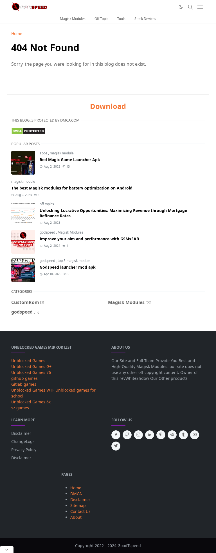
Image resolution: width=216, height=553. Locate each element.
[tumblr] (183, 434)
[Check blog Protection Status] (28, 130)
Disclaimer (21, 433)
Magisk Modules (73, 18)
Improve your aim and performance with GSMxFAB (89, 238)
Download (108, 106)
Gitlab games (23, 384)
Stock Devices (145, 18)
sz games (20, 407)
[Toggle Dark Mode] (180, 7)
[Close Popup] (7, 549)
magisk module (62, 153)
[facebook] (115, 434)
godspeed (48, 232)
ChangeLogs (23, 441)
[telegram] (172, 434)
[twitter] (115, 446)
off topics (47, 204)
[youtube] (194, 434)
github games (24, 378)
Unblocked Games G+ (31, 366)
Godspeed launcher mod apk (68, 267)
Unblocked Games (28, 360)
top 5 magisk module (74, 260)
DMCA (76, 493)
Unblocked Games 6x (31, 402)
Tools (121, 18)
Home (75, 487)
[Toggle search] (190, 7)
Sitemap (78, 505)
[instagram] (138, 434)
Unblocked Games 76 (31, 372)
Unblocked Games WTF (32, 390)
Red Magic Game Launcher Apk (70, 159)
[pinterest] (160, 434)
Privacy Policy (23, 449)
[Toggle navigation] (200, 7)
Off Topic (101, 18)
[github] (127, 434)
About (76, 517)
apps (44, 153)
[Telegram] (169, 7)
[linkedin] (149, 434)
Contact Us (80, 511)
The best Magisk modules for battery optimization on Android (72, 188)
